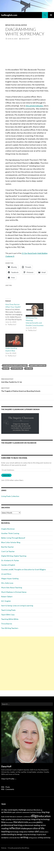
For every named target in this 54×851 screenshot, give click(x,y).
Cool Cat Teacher (8, 551)
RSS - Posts (5, 787)
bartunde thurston (37, 365)
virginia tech (41, 834)
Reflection (10, 25)
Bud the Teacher (7, 547)
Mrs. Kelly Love (7, 583)
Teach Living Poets (8, 610)
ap (41, 810)
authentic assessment (23, 812)
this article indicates (34, 105)
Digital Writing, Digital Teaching (13, 556)
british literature (10, 817)
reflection (15, 828)
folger (3, 819)
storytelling (17, 368)
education (45, 816)
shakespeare (27, 828)
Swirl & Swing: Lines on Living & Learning (17, 605)
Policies (3, 848)
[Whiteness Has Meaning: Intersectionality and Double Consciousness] (35, 310)
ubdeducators (43, 832)
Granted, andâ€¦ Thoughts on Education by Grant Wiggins (23, 569)
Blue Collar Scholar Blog (10, 542)
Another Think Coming (10, 533)
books (3, 816)
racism (6, 368)
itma (3, 822)
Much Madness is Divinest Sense (13, 592)
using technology (29, 834)
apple (13, 812)
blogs (47, 812)
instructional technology (21, 819)
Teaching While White (9, 619)
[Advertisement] (27, 663)
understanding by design (11, 834)
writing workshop (44, 838)
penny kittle (32, 822)
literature (18, 822)
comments (19, 816)
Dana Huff (25, 39)
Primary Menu (51, 15)
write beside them (14, 837)
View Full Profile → (8, 779)
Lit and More (6, 574)
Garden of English (8, 565)
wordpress (5, 838)
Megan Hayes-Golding (9, 578)
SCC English (6, 601)
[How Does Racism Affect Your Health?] (15, 314)
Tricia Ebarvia (6, 624)
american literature (33, 810)
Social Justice (21, 25)
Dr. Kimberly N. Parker (10, 560)
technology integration (19, 832)
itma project (9, 822)
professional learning (11, 825)
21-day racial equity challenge (15, 365)
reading (4, 828)
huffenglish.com (9, 15)
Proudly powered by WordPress (18, 848)
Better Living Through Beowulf (13, 538)
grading (8, 819)
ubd (37, 831)
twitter (31, 831)
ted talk (29, 368)
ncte (26, 822)
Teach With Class (8, 615)
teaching (5, 831)
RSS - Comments (7, 789)
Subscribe (6, 475)
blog (43, 812)
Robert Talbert (6, 596)
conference (27, 817)
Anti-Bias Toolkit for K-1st (11, 380)
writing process (33, 837)
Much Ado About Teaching (11, 587)
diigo (35, 816)
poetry (39, 822)
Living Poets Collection (10, 496)
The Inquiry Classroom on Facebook (18, 443)
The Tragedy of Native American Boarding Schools (20, 389)
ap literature (6, 812)
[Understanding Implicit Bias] (14, 340)
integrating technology (40, 819)
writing (24, 837)
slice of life (38, 828)
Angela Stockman (8, 529)
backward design (35, 812)
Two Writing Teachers (9, 628)
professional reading (31, 825)
